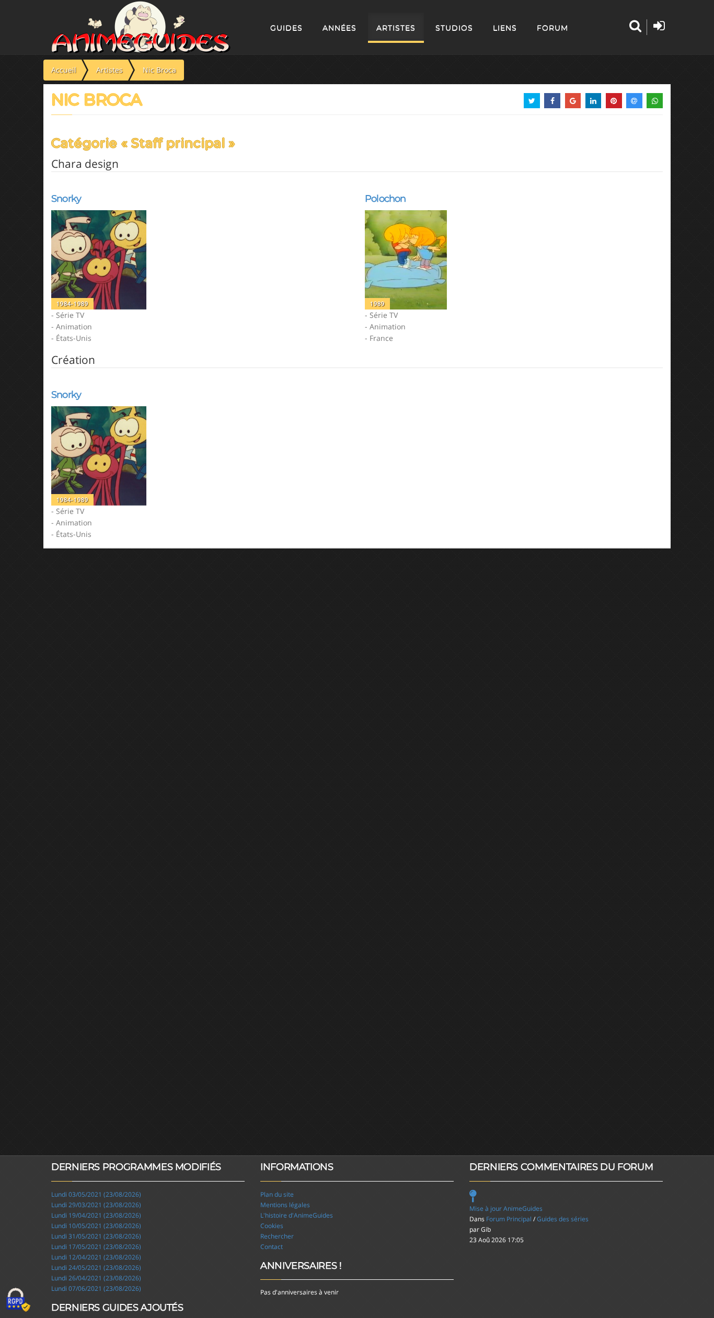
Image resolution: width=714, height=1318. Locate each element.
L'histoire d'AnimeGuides (296, 1215)
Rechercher (277, 1236)
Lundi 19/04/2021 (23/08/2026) (96, 1215)
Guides (286, 27)
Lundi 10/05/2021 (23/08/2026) (96, 1225)
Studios (454, 27)
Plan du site (277, 1194)
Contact (271, 1246)
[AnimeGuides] (141, 27)
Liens (505, 27)
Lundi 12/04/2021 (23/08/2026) (96, 1257)
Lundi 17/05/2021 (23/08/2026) (96, 1246)
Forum (552, 27)
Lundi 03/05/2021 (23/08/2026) (96, 1194)
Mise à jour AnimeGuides (506, 1208)
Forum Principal (509, 1218)
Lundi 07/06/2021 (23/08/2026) (96, 1288)
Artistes (396, 27)
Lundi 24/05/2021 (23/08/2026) (96, 1267)
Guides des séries (563, 1218)
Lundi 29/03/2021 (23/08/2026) (96, 1204)
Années (339, 27)
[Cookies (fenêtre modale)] (18, 1300)
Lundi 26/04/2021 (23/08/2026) (96, 1278)
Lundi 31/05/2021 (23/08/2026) (96, 1236)
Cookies (271, 1225)
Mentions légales (285, 1204)
